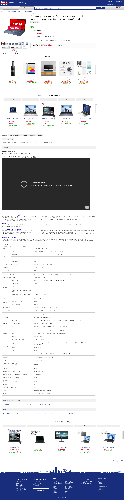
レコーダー (55, 481)
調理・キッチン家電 (57, 484)
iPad (35, 413)
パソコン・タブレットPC (17, 11)
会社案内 (100, 483)
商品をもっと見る (118, 461)
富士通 (7, 404)
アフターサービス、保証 (21, 489)
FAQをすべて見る (37, 485)
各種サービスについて (38, 484)
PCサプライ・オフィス (70, 487)
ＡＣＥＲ (28, 404)
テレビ (54, 479)
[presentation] (4, 135)
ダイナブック (43, 404)
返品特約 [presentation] (40, 135)
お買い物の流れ (19, 481)
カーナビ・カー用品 (84, 479)
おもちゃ (67, 491)
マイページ (119, 4)
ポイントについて (37, 483)
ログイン (110, 1)
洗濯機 (54, 490)
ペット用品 (82, 482)
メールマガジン (101, 489)
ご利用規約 (100, 482)
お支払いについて (19, 483)
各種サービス (18, 490)
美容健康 (55, 492)
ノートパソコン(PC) (28, 11)
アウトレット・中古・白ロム (86, 483)
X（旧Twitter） (101, 490)
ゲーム (66, 490)
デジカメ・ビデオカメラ (70, 481)
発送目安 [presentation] (33, 135)
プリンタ (67, 484)
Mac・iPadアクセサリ (56, 413)
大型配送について (19, 485)
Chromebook (64, 413)
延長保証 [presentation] (26, 135)
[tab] (4, 135)
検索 (101, 8)
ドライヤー (67, 479)
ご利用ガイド (119, 1)
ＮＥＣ (3, 404)
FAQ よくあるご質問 (41, 479)
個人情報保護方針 (102, 484)
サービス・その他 (84, 484)
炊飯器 (54, 487)
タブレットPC (71, 413)
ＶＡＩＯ (23, 404)
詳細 (62, 45)
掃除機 (54, 491)
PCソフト (67, 492)
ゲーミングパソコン (19, 413)
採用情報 (100, 481)
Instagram (100, 491)
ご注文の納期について (20, 486)
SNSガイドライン (102, 492)
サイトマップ (101, 479)
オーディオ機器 (56, 482)
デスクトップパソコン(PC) (43, 413)
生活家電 (55, 488)
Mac (50, 413)
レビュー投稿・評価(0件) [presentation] (15, 135)
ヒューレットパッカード (15, 404)
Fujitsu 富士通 (33, 13)
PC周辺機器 (67, 483)
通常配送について (19, 484)
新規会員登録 (110, 4)
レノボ (48, 404)
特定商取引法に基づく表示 (103, 486)
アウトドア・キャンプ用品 (86, 481)
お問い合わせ (40, 490)
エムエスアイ (36, 404)
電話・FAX (67, 488)
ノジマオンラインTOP (5, 11)
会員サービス (18, 491)
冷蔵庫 (54, 486)
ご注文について (36, 481)
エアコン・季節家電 (57, 483)
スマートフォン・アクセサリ (71, 486)
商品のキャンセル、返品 (21, 488)
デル (32, 404)
